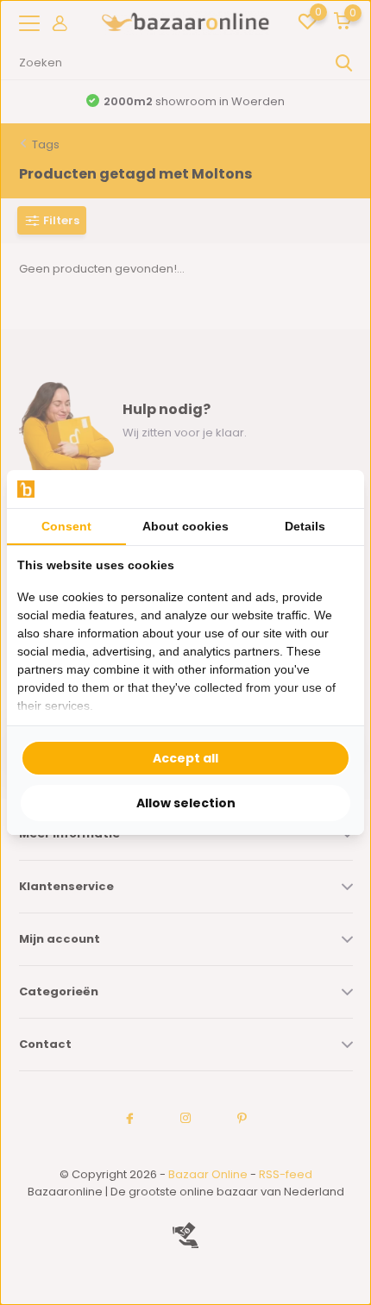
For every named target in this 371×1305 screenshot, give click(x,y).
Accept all (185, 758)
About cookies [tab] (185, 526)
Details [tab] (305, 526)
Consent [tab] (66, 526)
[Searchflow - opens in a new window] (332, 489)
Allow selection (186, 803)
